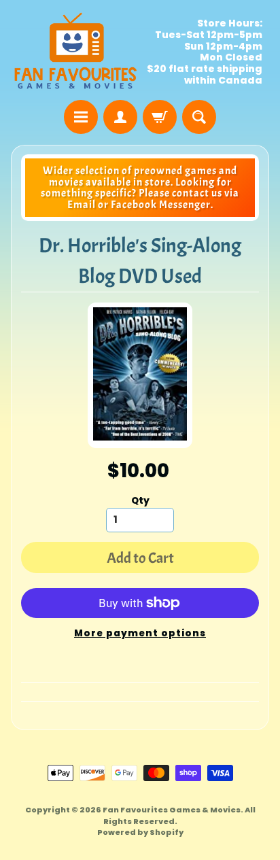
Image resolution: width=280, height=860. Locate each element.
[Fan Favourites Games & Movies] (75, 52)
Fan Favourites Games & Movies (172, 809)
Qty (140, 500)
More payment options (140, 633)
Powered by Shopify (140, 832)
